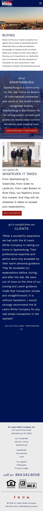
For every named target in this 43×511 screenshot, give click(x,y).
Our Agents (21, 462)
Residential (21, 450)
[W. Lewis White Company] (7, 3)
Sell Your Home (21, 442)
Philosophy (21, 465)
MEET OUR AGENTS (12, 213)
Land (21, 457)
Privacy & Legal (21, 468)
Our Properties (21, 438)
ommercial (22, 453)
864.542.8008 (27, 475)
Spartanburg (21, 445)
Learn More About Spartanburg (21, 131)
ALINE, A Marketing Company (25, 506)
